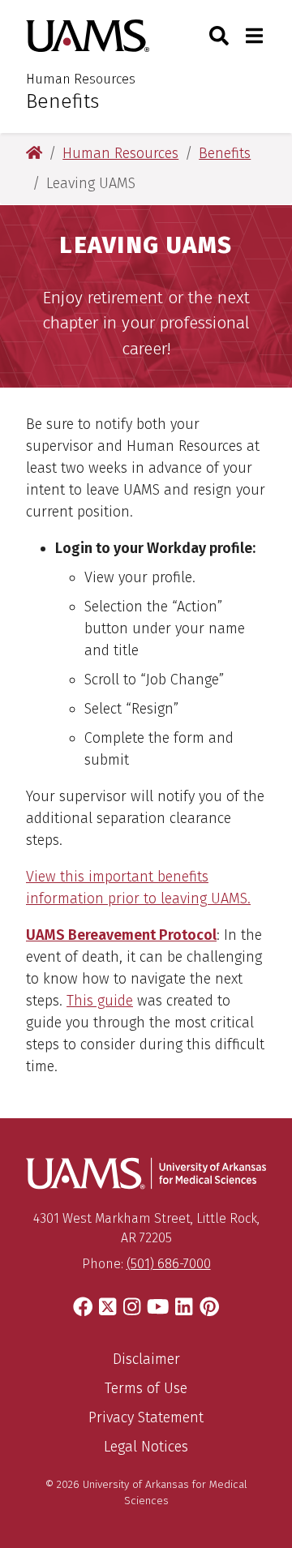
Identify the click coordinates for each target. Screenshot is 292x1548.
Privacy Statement (146, 1417)
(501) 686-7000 (169, 1263)
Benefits (62, 101)
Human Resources (80, 79)
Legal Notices (146, 1447)
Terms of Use (146, 1388)
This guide (100, 1001)
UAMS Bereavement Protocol (121, 935)
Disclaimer (146, 1359)
